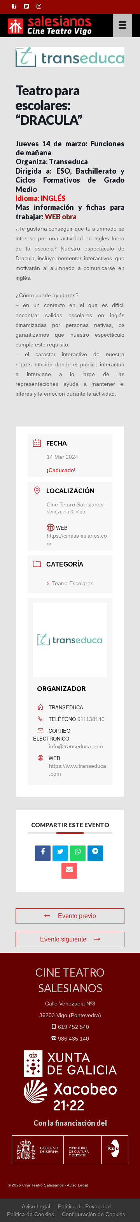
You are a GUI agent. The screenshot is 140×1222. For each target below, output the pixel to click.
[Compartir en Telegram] (95, 853)
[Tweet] (60, 853)
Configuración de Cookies (93, 1214)
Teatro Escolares (72, 583)
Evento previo (77, 916)
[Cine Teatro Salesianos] (53, 25)
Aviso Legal (77, 1185)
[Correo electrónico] (69, 871)
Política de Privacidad (84, 1206)
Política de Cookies (30, 1214)
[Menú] (122, 25)
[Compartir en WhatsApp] (78, 853)
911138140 (91, 719)
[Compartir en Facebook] (43, 853)
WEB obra (61, 216)
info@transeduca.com (76, 746)
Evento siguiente (63, 939)
